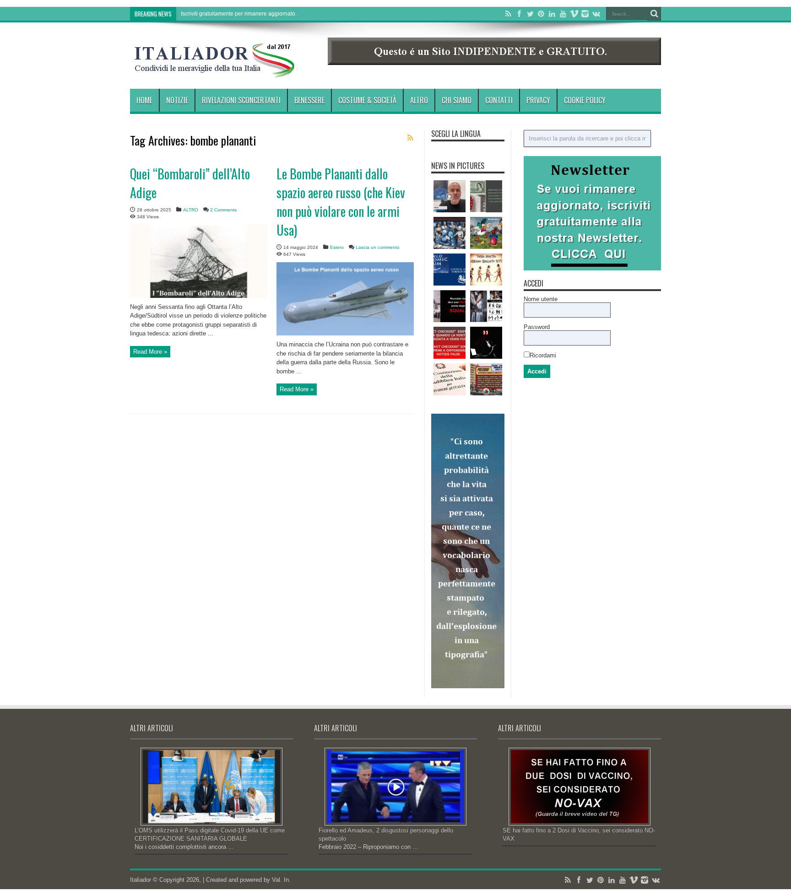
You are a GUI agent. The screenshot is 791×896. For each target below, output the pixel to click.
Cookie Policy (585, 100)
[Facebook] (519, 13)
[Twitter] (530, 13)
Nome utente (541, 299)
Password (537, 327)
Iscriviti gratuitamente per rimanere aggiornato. (239, 14)
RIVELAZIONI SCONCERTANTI (241, 100)
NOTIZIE (177, 100)
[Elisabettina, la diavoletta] (486, 196)
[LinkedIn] (552, 13)
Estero (337, 247)
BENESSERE (309, 100)
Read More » (150, 351)
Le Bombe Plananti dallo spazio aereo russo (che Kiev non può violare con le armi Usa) (340, 201)
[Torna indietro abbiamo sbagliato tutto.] (486, 270)
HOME (144, 100)
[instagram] (585, 13)
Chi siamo (456, 100)
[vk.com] (596, 13)
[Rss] (508, 13)
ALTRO (419, 100)
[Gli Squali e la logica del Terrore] (449, 306)
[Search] (654, 14)
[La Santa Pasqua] (486, 233)
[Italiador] (214, 70)
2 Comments (223, 209)
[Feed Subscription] (410, 137)
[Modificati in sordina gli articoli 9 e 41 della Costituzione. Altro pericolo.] (449, 379)
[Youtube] (563, 13)
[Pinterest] (541, 13)
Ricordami (543, 355)
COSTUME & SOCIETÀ (367, 100)
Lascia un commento (378, 247)
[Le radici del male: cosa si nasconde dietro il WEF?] (449, 270)
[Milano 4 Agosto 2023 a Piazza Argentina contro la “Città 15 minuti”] (486, 379)
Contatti (499, 100)
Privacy (538, 100)
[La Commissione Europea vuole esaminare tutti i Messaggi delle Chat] (486, 343)
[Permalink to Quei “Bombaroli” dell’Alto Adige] (198, 295)
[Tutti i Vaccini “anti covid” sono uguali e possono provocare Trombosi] (449, 196)
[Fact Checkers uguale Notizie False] (449, 343)
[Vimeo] (574, 13)
